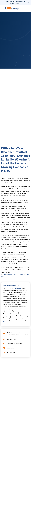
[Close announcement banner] (28, 2)
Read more (18, 3)
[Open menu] (2, 8)
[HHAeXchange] (11, 8)
